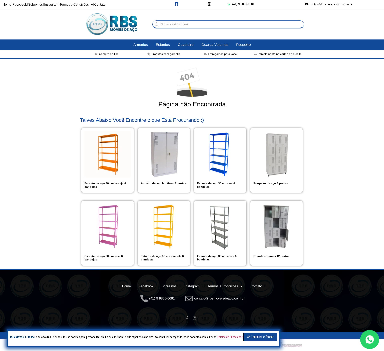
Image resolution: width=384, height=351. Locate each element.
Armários (140, 45)
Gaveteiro (185, 45)
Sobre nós (35, 4)
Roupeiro (243, 45)
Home (7, 4)
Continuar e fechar (262, 337)
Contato (99, 4)
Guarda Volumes (214, 45)
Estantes (163, 45)
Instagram (51, 4)
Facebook (20, 4)
